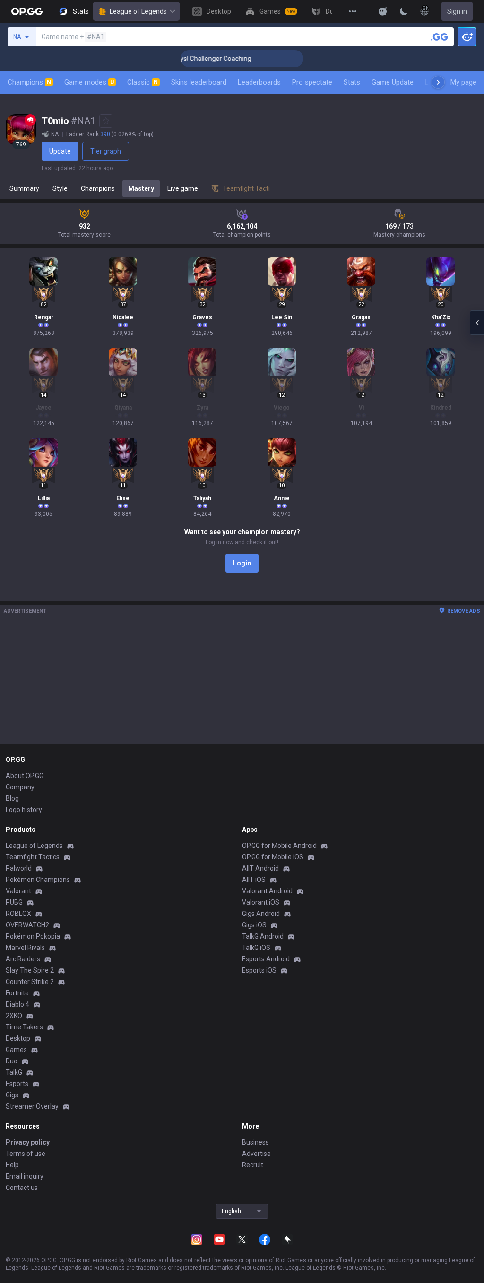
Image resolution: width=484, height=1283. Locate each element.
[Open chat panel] (477, 322)
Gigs (12, 1095)
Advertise (256, 1153)
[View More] (352, 11)
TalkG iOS (256, 947)
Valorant (18, 891)
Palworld (19, 868)
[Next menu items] (438, 82)
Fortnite (17, 993)
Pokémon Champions (38, 879)
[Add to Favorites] (105, 121)
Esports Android (266, 959)
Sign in (457, 11)
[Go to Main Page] (27, 11)
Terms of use (25, 1153)
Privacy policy (28, 1142)
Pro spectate (312, 82)
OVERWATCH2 (27, 925)
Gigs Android (261, 913)
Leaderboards (259, 82)
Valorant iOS (260, 902)
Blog (12, 798)
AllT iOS (254, 879)
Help (12, 1165)
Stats (352, 82)
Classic (142, 82)
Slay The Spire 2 (30, 970)
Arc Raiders (23, 959)
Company (20, 787)
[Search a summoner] (439, 36)
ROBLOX (18, 913)
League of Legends (138, 11)
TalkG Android (263, 936)
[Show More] (382, 11)
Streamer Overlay (32, 1106)
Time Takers (24, 1027)
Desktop (18, 1038)
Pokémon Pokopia (33, 936)
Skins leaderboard (198, 82)
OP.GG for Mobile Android (279, 845)
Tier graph (105, 151)
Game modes (89, 82)
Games (16, 1049)
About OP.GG (24, 775)
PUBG (14, 902)
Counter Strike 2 (30, 981)
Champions (29, 82)
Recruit (252, 1165)
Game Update (393, 82)
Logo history (24, 809)
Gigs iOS (254, 925)
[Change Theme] (403, 11)
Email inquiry (24, 1176)
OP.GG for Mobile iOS (272, 857)
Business (255, 1142)
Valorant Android (267, 891)
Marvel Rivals (25, 947)
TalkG (14, 1072)
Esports (17, 1083)
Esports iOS (259, 970)
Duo (11, 1061)
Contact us (22, 1187)
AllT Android (260, 868)
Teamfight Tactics (33, 857)
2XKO (14, 1015)
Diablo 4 (17, 1004)
